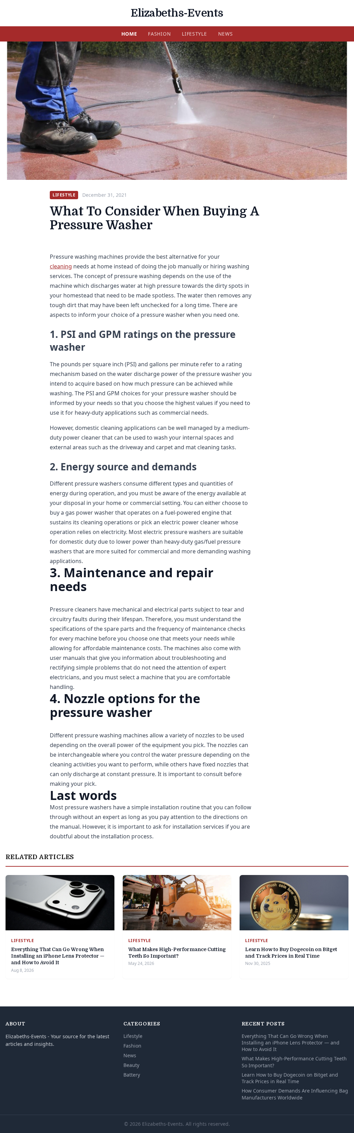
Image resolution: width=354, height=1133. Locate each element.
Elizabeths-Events (177, 13)
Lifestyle (194, 33)
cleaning (61, 266)
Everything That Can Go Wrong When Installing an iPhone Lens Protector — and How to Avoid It (57, 956)
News (225, 33)
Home (129, 33)
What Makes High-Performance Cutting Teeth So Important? (294, 1061)
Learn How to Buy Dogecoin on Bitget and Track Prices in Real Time (290, 1078)
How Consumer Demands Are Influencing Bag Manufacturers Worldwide (295, 1093)
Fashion (159, 33)
